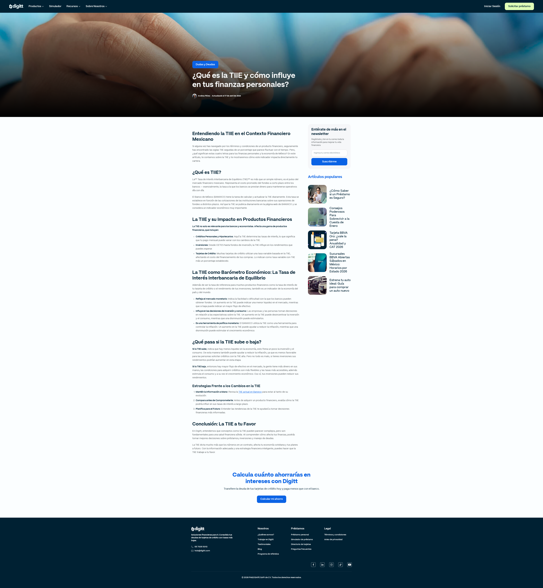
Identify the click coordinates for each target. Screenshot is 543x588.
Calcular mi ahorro (271, 499)
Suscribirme (329, 161)
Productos (35, 6)
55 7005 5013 (201, 547)
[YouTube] (349, 564)
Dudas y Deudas (205, 64)
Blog (260, 549)
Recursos (72, 6)
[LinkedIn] (322, 564)
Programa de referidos (268, 554)
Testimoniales (264, 544)
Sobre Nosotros (95, 6)
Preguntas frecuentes (301, 549)
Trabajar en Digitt (266, 540)
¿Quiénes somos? (266, 535)
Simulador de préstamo (302, 540)
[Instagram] (331, 564)
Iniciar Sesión (492, 6)
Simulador (55, 6)
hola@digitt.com (202, 551)
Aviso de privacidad (333, 540)
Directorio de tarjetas (301, 544)
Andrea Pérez (204, 96)
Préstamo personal (300, 535)
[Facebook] (313, 564)
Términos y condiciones (335, 535)
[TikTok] (340, 564)
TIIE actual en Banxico (250, 392)
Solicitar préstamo (519, 6)
